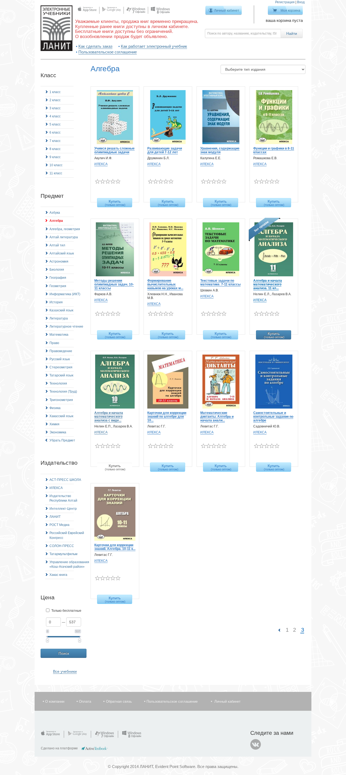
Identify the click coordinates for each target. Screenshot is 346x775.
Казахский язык (61, 310)
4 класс (55, 116)
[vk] (255, 744)
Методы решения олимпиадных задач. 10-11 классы (114, 284)
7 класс (55, 141)
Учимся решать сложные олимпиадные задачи (114, 150)
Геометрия (57, 286)
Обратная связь (119, 701)
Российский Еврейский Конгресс (66, 535)
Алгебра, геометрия (64, 229)
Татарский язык (61, 375)
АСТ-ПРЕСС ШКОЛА (65, 480)
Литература (58, 318)
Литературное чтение (66, 326)
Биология (56, 269)
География (57, 278)
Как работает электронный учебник (154, 46)
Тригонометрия (61, 400)
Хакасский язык (61, 416)
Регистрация (285, 2)
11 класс (55, 173)
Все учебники (65, 671)
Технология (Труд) (63, 391)
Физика (55, 408)
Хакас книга (58, 575)
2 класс (55, 100)
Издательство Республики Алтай (63, 498)
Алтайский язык (61, 253)
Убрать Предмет (62, 440)
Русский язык (59, 359)
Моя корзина (290, 10)
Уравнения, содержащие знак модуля (219, 150)
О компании (54, 701)
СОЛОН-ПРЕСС (61, 546)
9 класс (55, 157)
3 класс (55, 108)
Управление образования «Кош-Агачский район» (69, 564)
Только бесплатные (66, 611)
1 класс (55, 92)
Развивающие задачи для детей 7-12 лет (164, 150)
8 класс (55, 149)
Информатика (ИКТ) (64, 294)
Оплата (85, 701)
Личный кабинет (226, 10)
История (56, 302)
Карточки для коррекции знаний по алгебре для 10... (166, 416)
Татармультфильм (63, 554)
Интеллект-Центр (63, 509)
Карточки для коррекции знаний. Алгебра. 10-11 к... (114, 547)
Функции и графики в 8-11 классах (273, 150)
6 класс (55, 132)
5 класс (55, 124)
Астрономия (58, 261)
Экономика (57, 432)
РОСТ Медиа (59, 525)
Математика (58, 334)
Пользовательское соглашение (107, 52)
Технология (58, 383)
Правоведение (60, 351)
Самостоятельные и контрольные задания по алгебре (273, 416)
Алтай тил (57, 245)
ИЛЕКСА (56, 488)
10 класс (55, 165)
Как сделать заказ (95, 46)
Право (54, 343)
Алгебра (56, 221)
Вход (301, 2)
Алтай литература (63, 237)
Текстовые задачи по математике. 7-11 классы (220, 282)
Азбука (54, 213)
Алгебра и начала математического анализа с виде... (108, 416)
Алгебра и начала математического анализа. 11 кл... (267, 284)
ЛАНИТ (55, 517)
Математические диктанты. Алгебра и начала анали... (217, 416)
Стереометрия (60, 367)
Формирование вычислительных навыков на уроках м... (165, 284)
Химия (54, 424)
